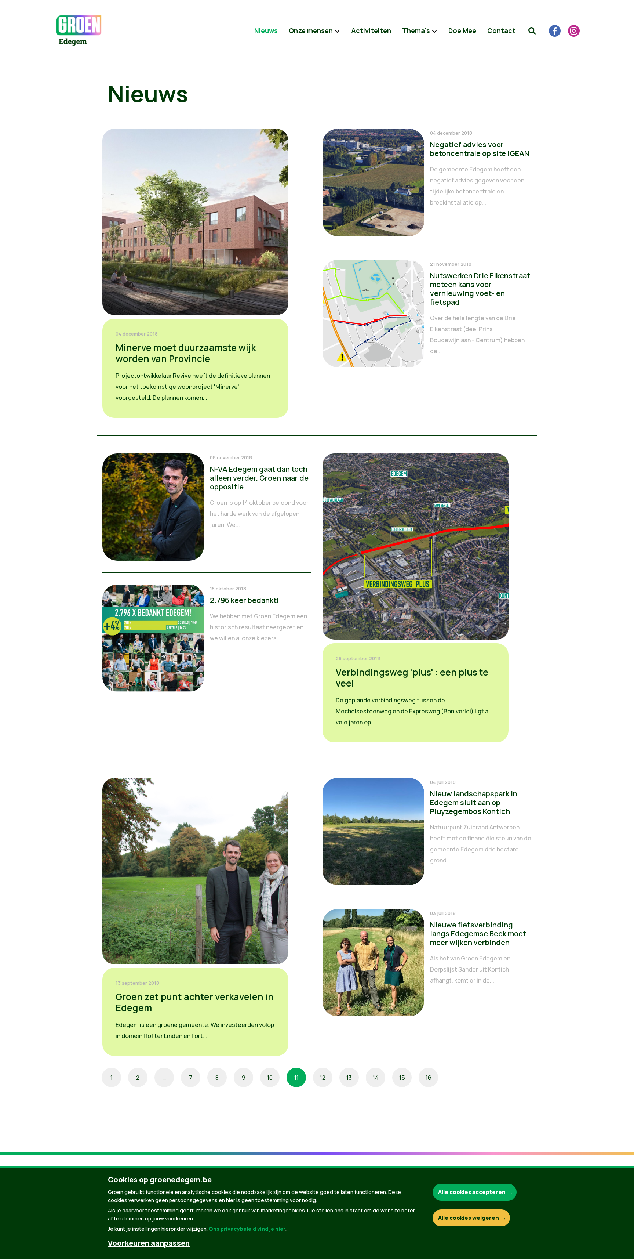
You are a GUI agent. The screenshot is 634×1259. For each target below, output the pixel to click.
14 (376, 1078)
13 (349, 1078)
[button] (532, 30)
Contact (501, 30)
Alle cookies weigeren (468, 1218)
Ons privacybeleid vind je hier (247, 1228)
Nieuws (266, 30)
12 (322, 1078)
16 (428, 1078)
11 (296, 1078)
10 (270, 1078)
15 (402, 1078)
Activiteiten (371, 30)
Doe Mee (462, 30)
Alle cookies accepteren (472, 1192)
